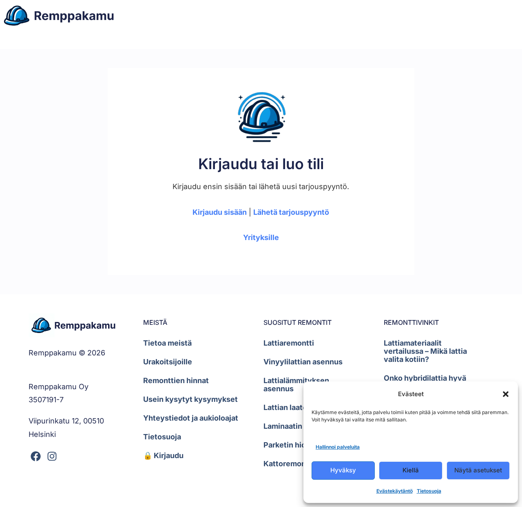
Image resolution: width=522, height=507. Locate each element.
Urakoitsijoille (167, 361)
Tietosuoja (429, 491)
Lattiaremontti (288, 343)
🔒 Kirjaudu (163, 455)
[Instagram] (52, 456)
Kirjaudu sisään (219, 212)
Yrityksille (261, 237)
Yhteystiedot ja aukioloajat (190, 418)
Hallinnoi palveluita (338, 447)
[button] (506, 394)
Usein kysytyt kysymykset (190, 399)
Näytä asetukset (478, 470)
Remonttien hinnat (176, 380)
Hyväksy (343, 470)
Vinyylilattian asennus (303, 361)
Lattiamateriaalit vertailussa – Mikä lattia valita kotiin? (425, 351)
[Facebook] (36, 456)
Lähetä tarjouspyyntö (291, 212)
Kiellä (411, 470)
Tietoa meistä (167, 343)
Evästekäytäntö (394, 491)
